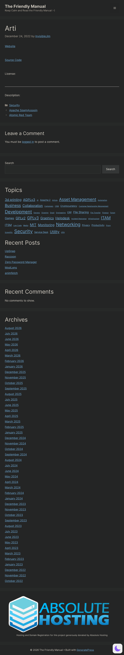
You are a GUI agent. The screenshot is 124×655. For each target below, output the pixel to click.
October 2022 (14, 581)
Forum (112, 213)
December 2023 (15, 504)
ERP (69, 212)
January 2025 (14, 432)
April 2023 (11, 548)
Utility (54, 232)
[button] (117, 648)
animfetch (11, 273)
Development (18, 211)
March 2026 (13, 355)
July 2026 (11, 333)
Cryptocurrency (68, 206)
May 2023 (11, 542)
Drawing (44, 213)
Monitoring (46, 225)
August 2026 (13, 328)
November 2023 (15, 509)
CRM (57, 206)
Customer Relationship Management (93, 206)
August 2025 (13, 394)
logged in (28, 141)
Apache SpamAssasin (23, 110)
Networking (68, 224)
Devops (37, 213)
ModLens (11, 267)
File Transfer (95, 213)
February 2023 (14, 559)
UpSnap (10, 251)
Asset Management (77, 199)
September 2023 (16, 520)
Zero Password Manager (21, 262)
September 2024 (16, 454)
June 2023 (12, 537)
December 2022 (15, 570)
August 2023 (13, 526)
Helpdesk (62, 218)
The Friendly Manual (25, 6)
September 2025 (16, 388)
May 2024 (11, 476)
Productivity (98, 225)
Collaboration (32, 206)
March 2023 (13, 553)
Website (10, 46)
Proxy (108, 225)
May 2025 (11, 410)
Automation (102, 200)
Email (52, 213)
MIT (33, 225)
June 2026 (12, 339)
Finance (105, 213)
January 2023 (14, 564)
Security (14, 105)
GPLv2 (21, 218)
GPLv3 (33, 218)
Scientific (9, 232)
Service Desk (41, 232)
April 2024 (11, 482)
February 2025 (14, 427)
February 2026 (14, 361)
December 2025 (15, 372)
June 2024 (12, 471)
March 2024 (13, 487)
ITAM (106, 217)
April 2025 (11, 416)
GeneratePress (85, 649)
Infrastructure (93, 219)
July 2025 (11, 399)
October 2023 (14, 515)
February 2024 (14, 493)
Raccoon (10, 256)
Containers (48, 206)
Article (54, 200)
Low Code (17, 225)
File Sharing (81, 212)
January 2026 (14, 366)
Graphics (47, 218)
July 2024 (11, 465)
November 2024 (15, 443)
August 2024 (13, 460)
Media (25, 225)
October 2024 (14, 449)
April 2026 (11, 350)
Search (9, 163)
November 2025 (15, 377)
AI (37, 200)
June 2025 (12, 405)
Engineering (61, 213)
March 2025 (12, 421)
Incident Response (79, 219)
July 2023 (11, 531)
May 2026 (11, 344)
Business (13, 205)
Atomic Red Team (20, 115)
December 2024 (15, 438)
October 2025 (14, 383)
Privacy (86, 225)
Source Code (13, 60)
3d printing (13, 200)
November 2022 (15, 575)
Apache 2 (45, 200)
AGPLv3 (29, 200)
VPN (63, 232)
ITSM (8, 225)
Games (9, 218)
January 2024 (14, 498)
